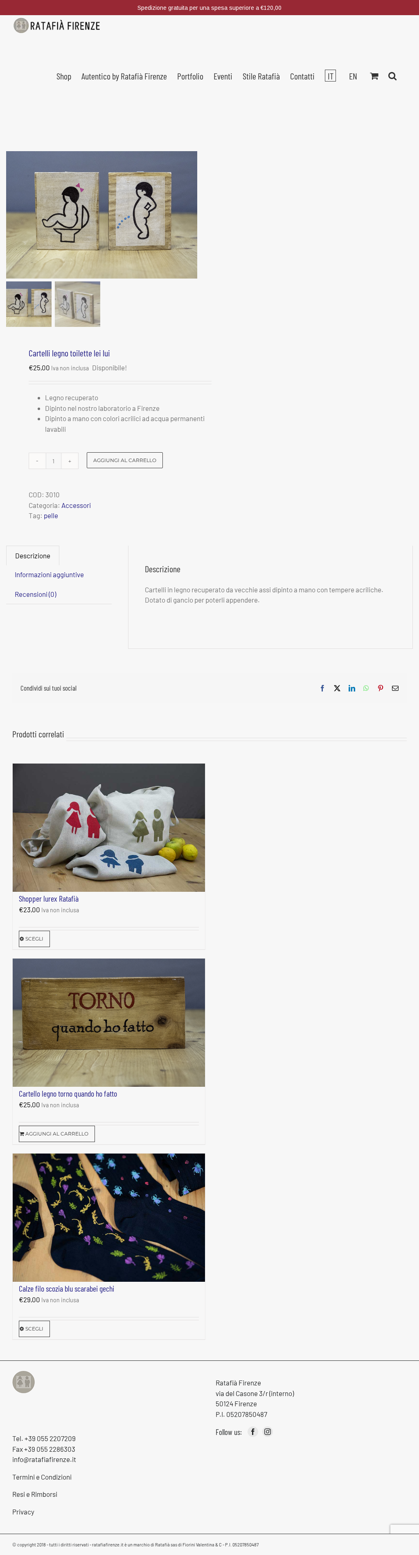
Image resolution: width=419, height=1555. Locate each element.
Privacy (23, 1511)
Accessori (76, 505)
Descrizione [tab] (32, 555)
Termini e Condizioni (42, 1477)
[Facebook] (253, 1431)
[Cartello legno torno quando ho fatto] (109, 1023)
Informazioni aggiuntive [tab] (49, 574)
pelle (51, 515)
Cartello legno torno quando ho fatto (68, 1093)
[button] (392, 75)
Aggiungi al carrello (124, 460)
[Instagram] (267, 1431)
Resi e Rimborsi (34, 1494)
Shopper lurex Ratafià (49, 898)
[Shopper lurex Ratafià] (109, 828)
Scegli (34, 939)
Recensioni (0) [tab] (35, 594)
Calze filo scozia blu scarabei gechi (66, 1288)
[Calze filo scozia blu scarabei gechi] (109, 1218)
